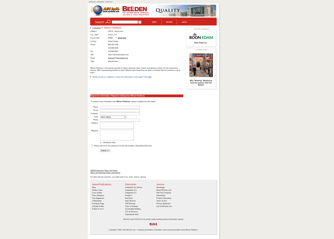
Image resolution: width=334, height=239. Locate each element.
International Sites (132, 214)
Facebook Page (98, 204)
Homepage (160, 187)
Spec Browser (130, 201)
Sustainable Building (133, 209)
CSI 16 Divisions (131, 212)
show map (122, 38)
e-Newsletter (97, 201)
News (154, 22)
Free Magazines (98, 198)
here (149, 77)
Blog (94, 187)
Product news (97, 190)
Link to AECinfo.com (164, 206)
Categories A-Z (130, 193)
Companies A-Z (131, 190)
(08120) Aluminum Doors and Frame (104, 171)
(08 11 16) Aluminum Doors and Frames (105, 173)
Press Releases (98, 195)
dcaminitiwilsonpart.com (118, 58)
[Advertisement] (137, 86)
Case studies (97, 193)
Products (128, 195)
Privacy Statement (163, 204)
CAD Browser (130, 204)
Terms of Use (161, 201)
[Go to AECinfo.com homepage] (105, 15)
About (184, 22)
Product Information (163, 198)
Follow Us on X (98, 209)
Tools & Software (131, 206)
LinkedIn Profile (98, 206)
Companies (97, 28)
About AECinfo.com (163, 190)
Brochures (129, 198)
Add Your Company (163, 193)
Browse (169, 22)
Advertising (160, 195)
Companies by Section (133, 187)
